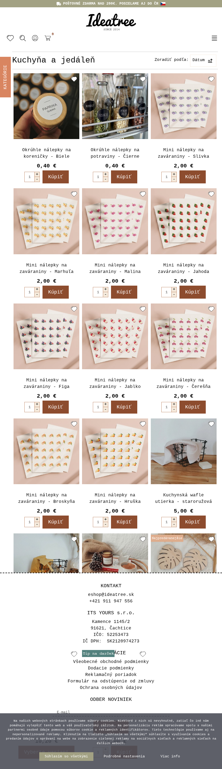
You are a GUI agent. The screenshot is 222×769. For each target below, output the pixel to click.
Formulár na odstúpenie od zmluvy (111, 681)
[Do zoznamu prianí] (74, 79)
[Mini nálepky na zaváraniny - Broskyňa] (46, 451)
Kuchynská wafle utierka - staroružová (183, 498)
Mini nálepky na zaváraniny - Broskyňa (46, 498)
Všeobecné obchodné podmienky (111, 661)
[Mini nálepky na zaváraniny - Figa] (46, 336)
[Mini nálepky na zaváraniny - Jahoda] (184, 221)
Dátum (198, 60)
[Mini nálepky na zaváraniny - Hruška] (115, 451)
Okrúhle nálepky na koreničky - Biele (46, 153)
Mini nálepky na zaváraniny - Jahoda (183, 268)
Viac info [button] (170, 756)
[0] (46, 42)
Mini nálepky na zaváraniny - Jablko (115, 383)
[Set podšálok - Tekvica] (115, 566)
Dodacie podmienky (111, 668)
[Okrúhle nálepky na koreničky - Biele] (46, 106)
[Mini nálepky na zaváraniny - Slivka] (184, 106)
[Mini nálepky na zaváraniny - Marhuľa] (46, 221)
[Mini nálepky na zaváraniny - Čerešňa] (184, 336)
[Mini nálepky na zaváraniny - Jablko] (115, 336)
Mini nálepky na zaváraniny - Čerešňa (183, 383)
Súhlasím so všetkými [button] (66, 756)
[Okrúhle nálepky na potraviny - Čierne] (115, 106)
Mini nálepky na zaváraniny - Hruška (115, 498)
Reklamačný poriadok (111, 674)
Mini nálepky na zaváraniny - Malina (115, 268)
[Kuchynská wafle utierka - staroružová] (184, 451)
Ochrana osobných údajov (111, 687)
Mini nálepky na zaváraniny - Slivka (183, 153)
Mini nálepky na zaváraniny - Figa (47, 383)
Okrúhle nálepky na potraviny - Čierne (115, 153)
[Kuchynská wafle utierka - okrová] (46, 566)
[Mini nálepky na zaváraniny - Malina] (115, 221)
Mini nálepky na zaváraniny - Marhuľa (46, 268)
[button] (35, 38)
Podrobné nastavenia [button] (124, 756)
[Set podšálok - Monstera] (184, 566)
